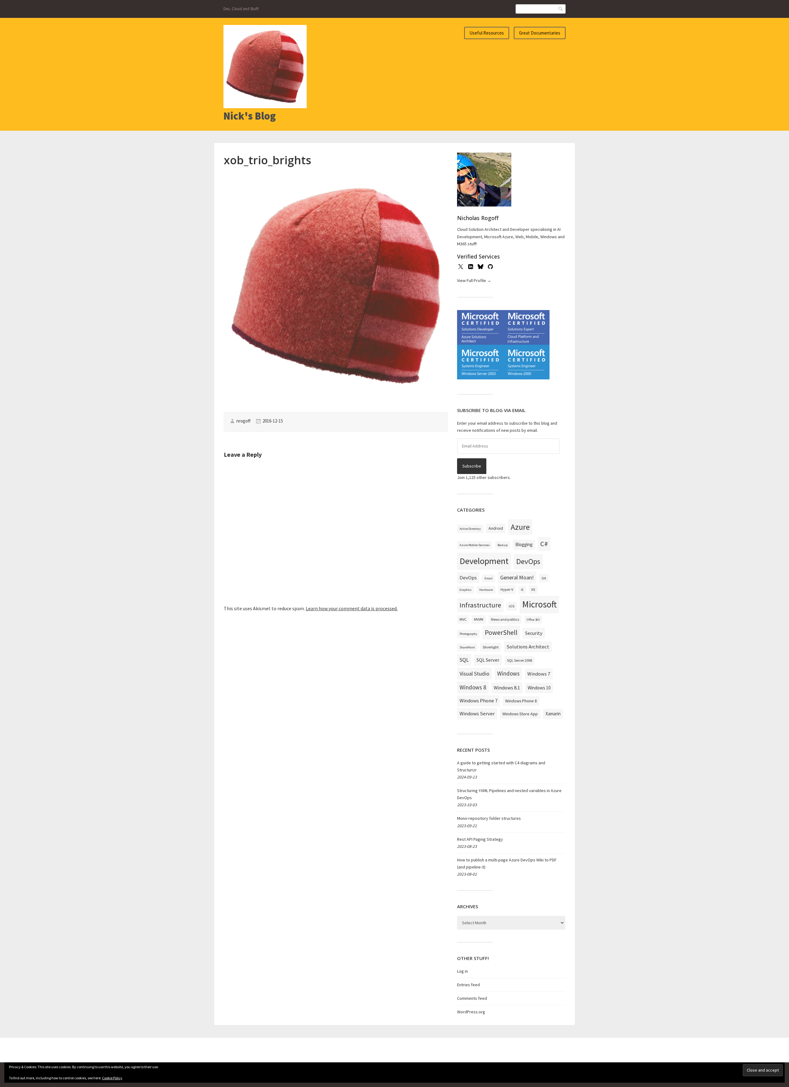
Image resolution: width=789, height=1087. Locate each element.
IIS (533, 589)
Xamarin (553, 714)
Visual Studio (474, 673)
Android (496, 528)
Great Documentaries (539, 33)
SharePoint (467, 647)
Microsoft (539, 604)
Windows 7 (538, 674)
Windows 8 (473, 687)
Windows (508, 673)
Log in (462, 971)
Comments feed (472, 998)
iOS (511, 606)
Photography (468, 634)
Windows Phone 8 (521, 701)
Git (544, 578)
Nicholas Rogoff (478, 218)
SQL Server (487, 660)
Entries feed (468, 984)
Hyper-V (507, 589)
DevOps (528, 561)
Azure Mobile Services (475, 545)
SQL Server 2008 (519, 660)
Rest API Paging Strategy (480, 839)
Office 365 (533, 620)
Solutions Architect (527, 646)
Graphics (466, 590)
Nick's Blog (249, 115)
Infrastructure (480, 605)
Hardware (486, 590)
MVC (463, 619)
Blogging (524, 544)
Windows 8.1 (507, 687)
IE (522, 590)
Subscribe (471, 466)
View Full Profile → (474, 280)
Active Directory (470, 529)
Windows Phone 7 (478, 700)
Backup (502, 545)
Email (488, 578)
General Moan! (517, 577)
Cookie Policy (112, 1078)
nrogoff (243, 421)
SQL (464, 659)
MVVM (478, 619)
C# (544, 543)
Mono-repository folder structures (489, 818)
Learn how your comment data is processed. (352, 608)
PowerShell (501, 632)
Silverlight (491, 647)
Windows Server (477, 713)
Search (561, 8)
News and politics (505, 619)
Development (484, 560)
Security (533, 633)
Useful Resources (486, 33)
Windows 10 (539, 688)
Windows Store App (520, 714)
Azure (520, 527)
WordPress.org (471, 1012)
